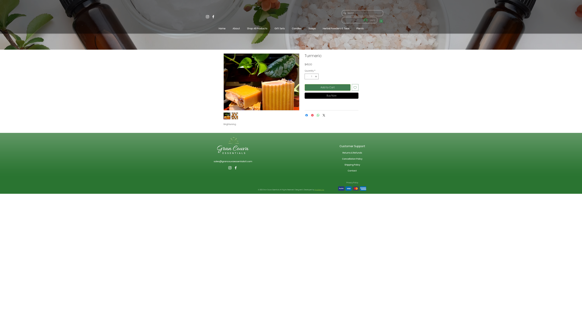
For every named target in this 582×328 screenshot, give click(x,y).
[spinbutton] (311, 76)
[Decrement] (307, 76)
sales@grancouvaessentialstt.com (233, 161)
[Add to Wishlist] (355, 87)
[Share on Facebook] (306, 115)
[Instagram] (207, 17)
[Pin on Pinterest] (312, 115)
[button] (381, 20)
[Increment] (316, 76)
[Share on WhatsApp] (318, 115)
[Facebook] (213, 17)
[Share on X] (324, 115)
